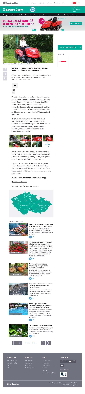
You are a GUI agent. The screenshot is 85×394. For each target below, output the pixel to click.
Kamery (75, 11)
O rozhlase (57, 3)
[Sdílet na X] (5, 74)
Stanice (50, 3)
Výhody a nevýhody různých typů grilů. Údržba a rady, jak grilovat (41, 225)
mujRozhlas (42, 3)
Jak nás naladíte (56, 15)
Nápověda (45, 363)
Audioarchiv (76, 9)
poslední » (48, 343)
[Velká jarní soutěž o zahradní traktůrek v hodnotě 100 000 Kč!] (42, 23)
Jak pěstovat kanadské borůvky (40, 325)
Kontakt (67, 15)
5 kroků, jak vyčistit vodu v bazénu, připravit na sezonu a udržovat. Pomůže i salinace (40, 305)
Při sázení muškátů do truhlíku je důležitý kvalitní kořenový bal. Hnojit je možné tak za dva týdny (41, 244)
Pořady (14, 15)
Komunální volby (12, 363)
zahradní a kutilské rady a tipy (34, 178)
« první (14, 343)
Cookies (51, 383)
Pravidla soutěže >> (19, 182)
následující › (43, 343)
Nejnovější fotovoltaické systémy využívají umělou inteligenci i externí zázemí (41, 285)
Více (74, 15)
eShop (9, 368)
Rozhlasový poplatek (48, 373)
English (76, 383)
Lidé (39, 15)
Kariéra (44, 368)
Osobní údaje (59, 383)
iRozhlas (26, 3)
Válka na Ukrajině (12, 360)
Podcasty (27, 365)
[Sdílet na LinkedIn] (5, 78)
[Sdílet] (13, 92)
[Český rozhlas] (10, 3)
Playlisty (32, 15)
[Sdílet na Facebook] (5, 69)
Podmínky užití (69, 383)
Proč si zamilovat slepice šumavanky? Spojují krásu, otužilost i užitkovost (38, 265)
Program (34, 3)
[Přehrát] (15, 85)
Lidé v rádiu (46, 365)
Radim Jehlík (24, 64)
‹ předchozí (19, 343)
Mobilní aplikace (29, 368)
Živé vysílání (28, 360)
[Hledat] (79, 3)
